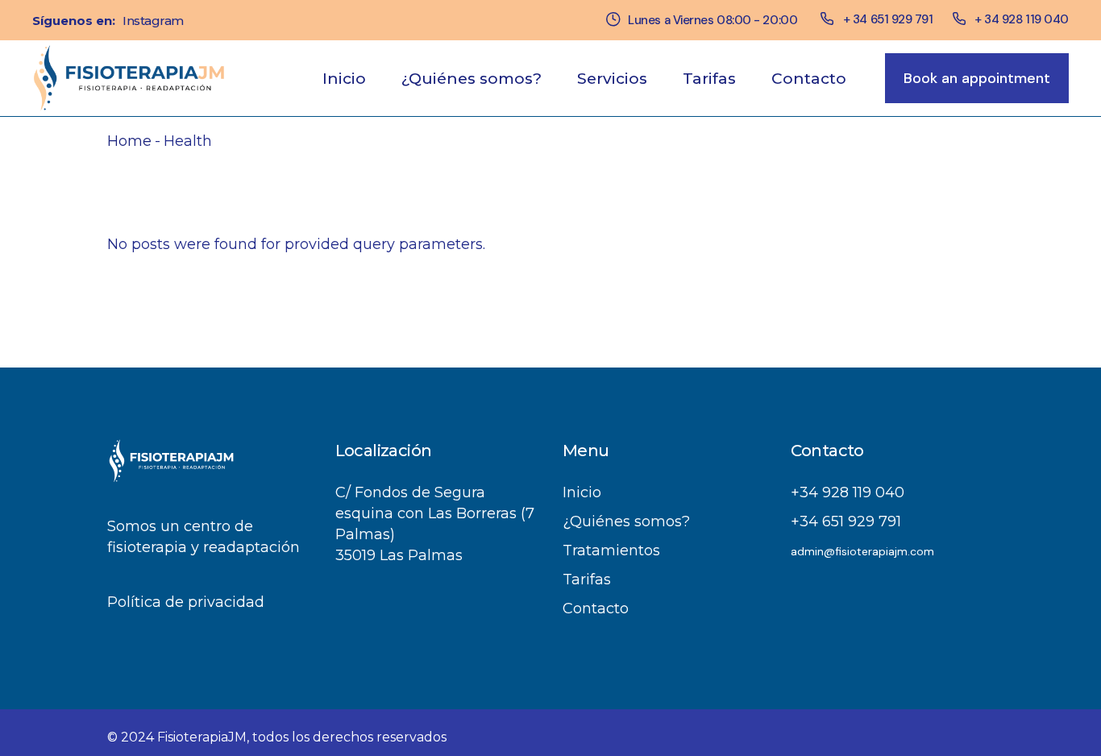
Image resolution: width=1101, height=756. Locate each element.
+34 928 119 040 (847, 492)
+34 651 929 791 (846, 521)
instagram (153, 21)
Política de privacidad (185, 602)
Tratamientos (611, 550)
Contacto (596, 608)
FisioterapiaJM (202, 737)
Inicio (582, 492)
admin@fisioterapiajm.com (862, 551)
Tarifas (587, 579)
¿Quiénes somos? (626, 521)
